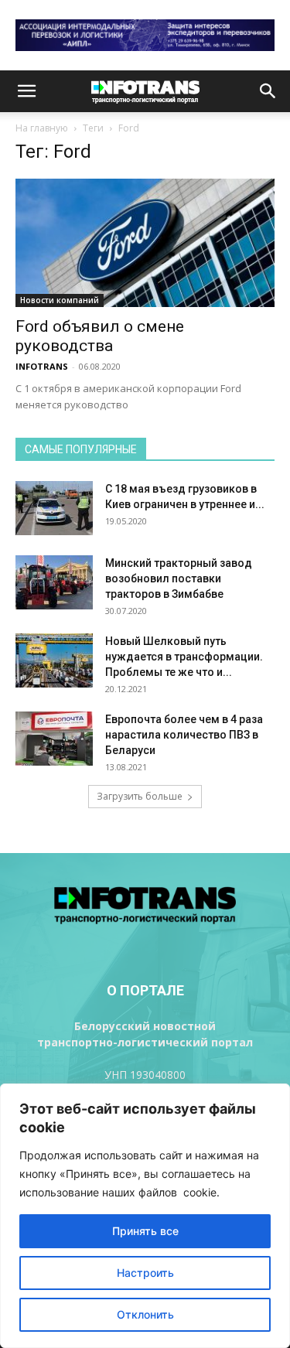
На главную (41, 128)
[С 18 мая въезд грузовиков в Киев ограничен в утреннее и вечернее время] (54, 508)
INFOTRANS (41, 366)
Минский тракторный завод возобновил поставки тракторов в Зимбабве (178, 578)
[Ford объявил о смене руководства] (145, 242)
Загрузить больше (140, 796)
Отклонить (145, 1314)
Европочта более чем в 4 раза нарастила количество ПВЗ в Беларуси (184, 734)
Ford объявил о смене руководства (99, 336)
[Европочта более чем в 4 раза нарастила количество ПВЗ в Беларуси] (54, 739)
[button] (26, 91)
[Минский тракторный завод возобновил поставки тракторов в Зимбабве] (54, 582)
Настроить (145, 1272)
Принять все (145, 1230)
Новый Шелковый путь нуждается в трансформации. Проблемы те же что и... (184, 656)
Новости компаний (59, 300)
